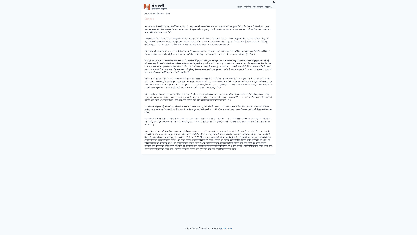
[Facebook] (274, 2)
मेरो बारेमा (247, 7)
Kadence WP (226, 228)
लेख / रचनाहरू (258, 7)
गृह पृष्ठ (240, 7)
